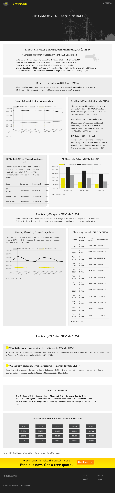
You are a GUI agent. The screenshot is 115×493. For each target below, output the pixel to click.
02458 (57, 431)
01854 (74, 426)
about (85, 475)
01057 (40, 426)
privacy (100, 479)
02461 (74, 435)
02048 (23, 426)
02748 (23, 435)
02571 (40, 440)
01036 (23, 431)
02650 (57, 426)
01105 (91, 435)
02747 (23, 440)
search (85, 479)
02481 (57, 435)
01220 (91, 440)
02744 (91, 431)
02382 (91, 426)
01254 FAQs (107, 3)
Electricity (10, 475)
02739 (40, 431)
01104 (57, 440)
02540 (40, 435)
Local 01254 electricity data (13, 452)
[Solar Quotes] (57, 467)
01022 (74, 431)
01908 (74, 440)
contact (100, 475)
